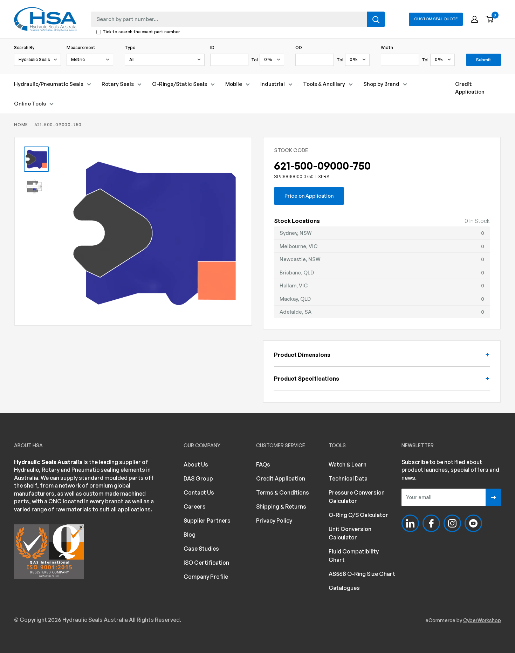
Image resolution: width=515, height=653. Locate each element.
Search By (24, 47)
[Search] (376, 19)
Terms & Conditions (282, 492)
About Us (196, 464)
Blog (189, 534)
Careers (195, 506)
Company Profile (206, 576)
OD (298, 47)
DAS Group (198, 478)
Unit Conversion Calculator (350, 533)
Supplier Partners (207, 520)
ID (212, 47)
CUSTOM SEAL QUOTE (436, 18)
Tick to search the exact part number (141, 32)
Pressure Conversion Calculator (357, 496)
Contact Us (199, 492)
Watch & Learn (347, 464)
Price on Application (309, 195)
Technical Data (348, 478)
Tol (254, 59)
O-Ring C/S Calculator (358, 514)
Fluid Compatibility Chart (354, 555)
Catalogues (344, 587)
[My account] (474, 19)
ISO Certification (206, 562)
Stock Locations (297, 220)
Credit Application (470, 88)
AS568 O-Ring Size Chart (362, 573)
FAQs (263, 464)
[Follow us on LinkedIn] (410, 523)
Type (130, 47)
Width (387, 47)
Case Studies (201, 548)
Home (21, 124)
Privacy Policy (274, 520)
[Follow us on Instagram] (452, 523)
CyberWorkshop (482, 620)
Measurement (81, 47)
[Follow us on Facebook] (431, 523)
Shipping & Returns (281, 506)
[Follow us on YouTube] (473, 523)
